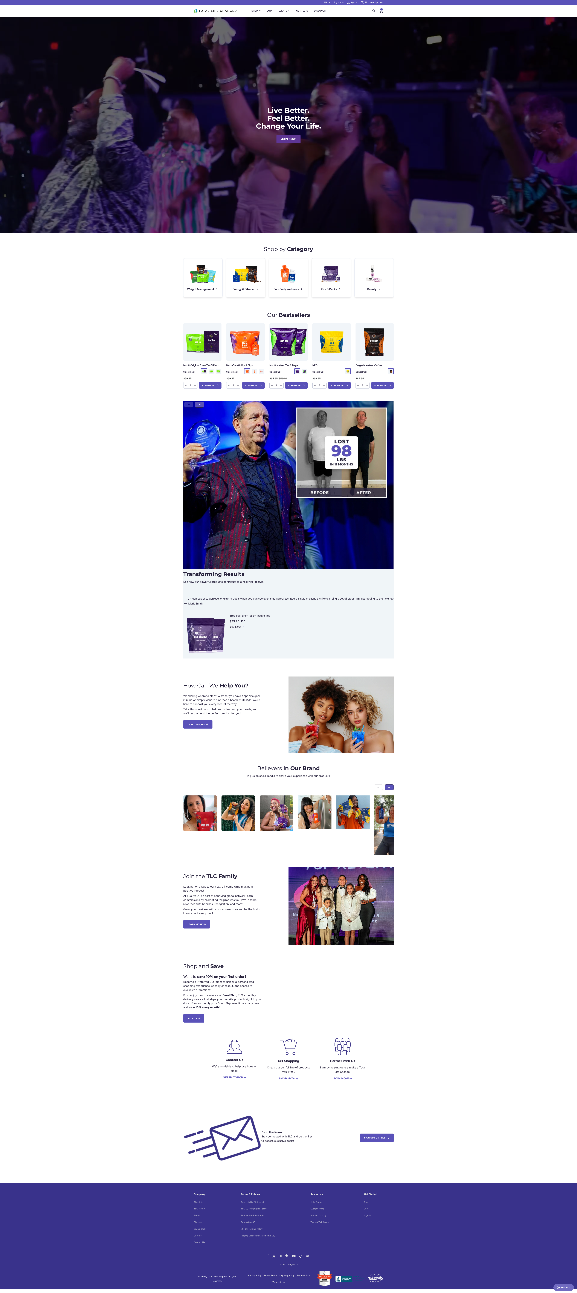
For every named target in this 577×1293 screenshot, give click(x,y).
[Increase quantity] (195, 385)
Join (269, 10)
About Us (198, 1202)
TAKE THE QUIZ (196, 724)
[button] (199, 405)
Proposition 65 (248, 1222)
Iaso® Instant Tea (283, 365)
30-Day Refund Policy (252, 1229)
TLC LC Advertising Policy (254, 1208)
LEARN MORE (195, 924)
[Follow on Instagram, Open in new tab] (280, 1256)
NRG (315, 365)
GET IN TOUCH (233, 1077)
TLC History (199, 1208)
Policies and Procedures (252, 1215)
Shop (255, 10)
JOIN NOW (288, 139)
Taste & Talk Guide (319, 1222)
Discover (319, 10)
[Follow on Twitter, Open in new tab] (274, 1256)
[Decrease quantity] (185, 385)
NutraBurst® (239, 365)
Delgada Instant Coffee (369, 365)
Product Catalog (318, 1215)
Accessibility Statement (252, 1202)
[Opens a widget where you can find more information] (563, 1288)
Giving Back (200, 1229)
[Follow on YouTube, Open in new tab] (294, 1256)
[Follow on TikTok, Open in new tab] (301, 1256)
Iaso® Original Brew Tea (201, 365)
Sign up (192, 1018)
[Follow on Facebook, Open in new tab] (268, 1256)
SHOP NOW (287, 1078)
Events (282, 10)
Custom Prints (317, 1208)
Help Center (316, 1202)
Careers (197, 1235)
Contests (302, 10)
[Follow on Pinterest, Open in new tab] (287, 1256)
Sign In (367, 1215)
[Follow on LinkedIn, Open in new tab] (308, 1256)
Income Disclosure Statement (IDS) (258, 1235)
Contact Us (199, 1242)
